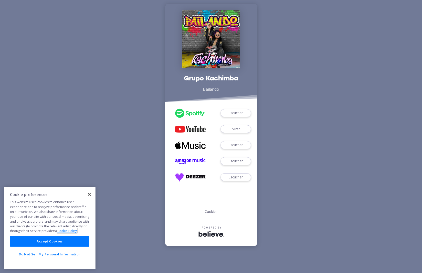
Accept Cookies (50, 241)
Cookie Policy (67, 231)
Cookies (211, 211)
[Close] (89, 194)
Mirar (236, 129)
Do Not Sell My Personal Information (50, 254)
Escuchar (236, 112)
